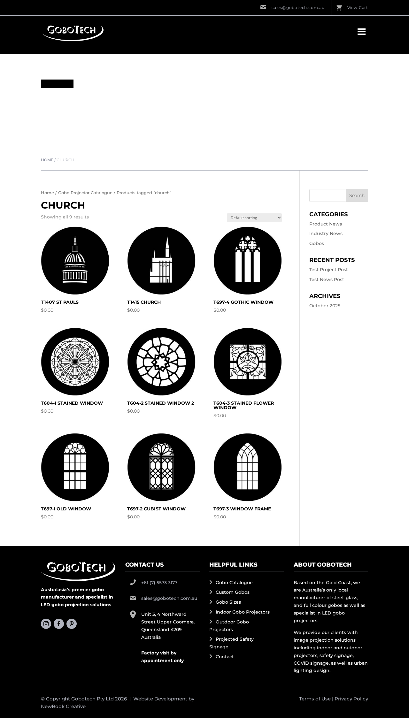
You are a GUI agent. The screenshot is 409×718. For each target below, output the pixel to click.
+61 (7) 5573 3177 (159, 582)
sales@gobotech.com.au (298, 7)
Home (47, 159)
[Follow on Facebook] (59, 624)
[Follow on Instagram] (46, 624)
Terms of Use (315, 699)
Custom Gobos (233, 592)
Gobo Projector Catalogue (85, 192)
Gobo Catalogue (234, 582)
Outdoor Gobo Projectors (229, 625)
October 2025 (324, 306)
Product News (325, 224)
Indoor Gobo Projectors (243, 612)
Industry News (326, 233)
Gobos (316, 243)
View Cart (357, 7)
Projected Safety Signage (231, 643)
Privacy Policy (351, 699)
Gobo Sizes (228, 602)
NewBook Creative (63, 706)
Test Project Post (328, 269)
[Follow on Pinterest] (71, 624)
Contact (225, 657)
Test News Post (326, 279)
